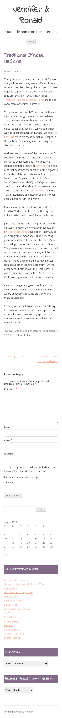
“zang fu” (41, 165)
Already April (10, 588)
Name (8, 427)
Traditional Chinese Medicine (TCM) (24, 99)
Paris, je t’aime (14, 356)
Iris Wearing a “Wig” (14, 633)
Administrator (23, 334)
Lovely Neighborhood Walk (18, 608)
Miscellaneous (37, 330)
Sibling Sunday (12, 629)
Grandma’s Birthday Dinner (18, 592)
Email (8, 440)
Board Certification (18, 231)
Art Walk (8, 613)
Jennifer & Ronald (31, 15)
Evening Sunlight (12, 637)
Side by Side (10, 604)
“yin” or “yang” (38, 190)
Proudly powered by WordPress (19, 711)
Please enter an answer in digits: (22, 477)
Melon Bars (10, 617)
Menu (31, 41)
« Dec (7, 555)
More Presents (12, 621)
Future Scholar (11, 596)
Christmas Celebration (15, 580)
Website (8, 453)
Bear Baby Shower (14, 600)
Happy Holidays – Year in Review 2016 (24, 584)
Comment (10, 389)
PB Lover (8, 625)
